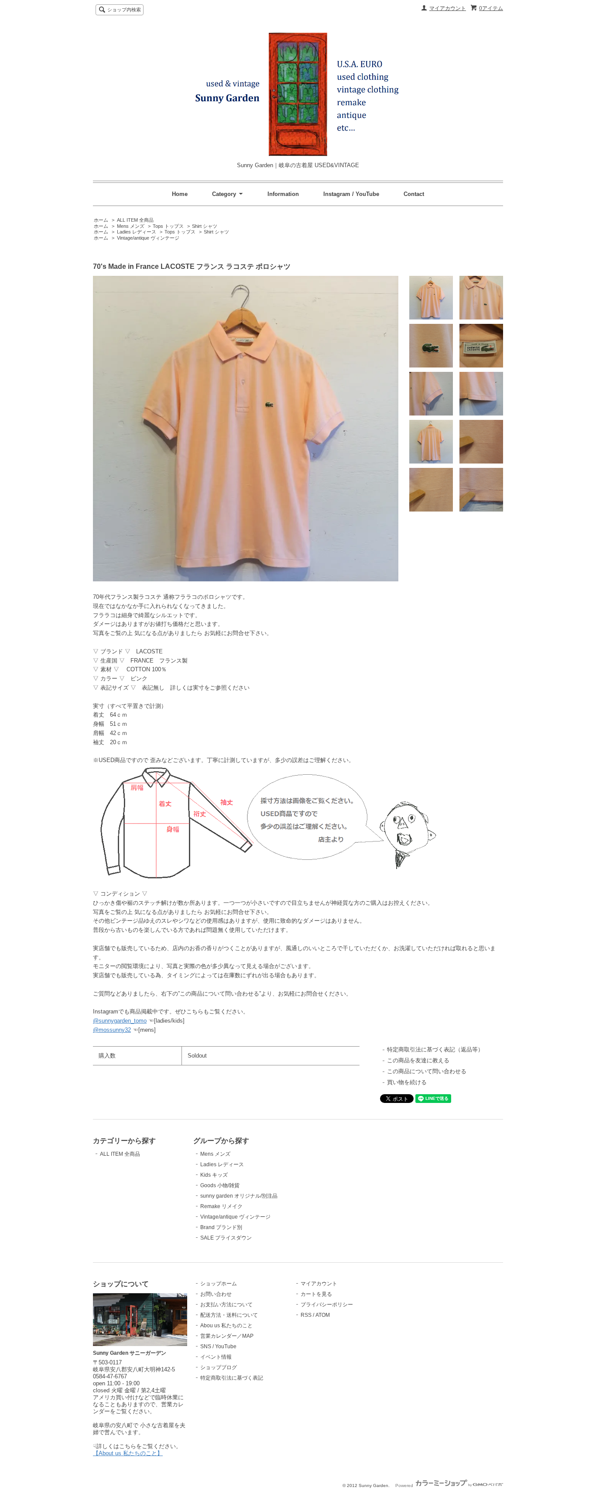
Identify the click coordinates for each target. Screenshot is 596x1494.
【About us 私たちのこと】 (128, 1453)
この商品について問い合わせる (426, 1071)
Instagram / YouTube (351, 194)
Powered (404, 1485)
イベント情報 (216, 1357)
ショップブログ (218, 1367)
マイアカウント (447, 8)
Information (283, 194)
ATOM (322, 1315)
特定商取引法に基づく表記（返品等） (435, 1049)
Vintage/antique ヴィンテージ (148, 237)
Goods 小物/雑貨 (220, 1185)
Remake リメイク (221, 1206)
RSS (306, 1315)
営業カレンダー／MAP (226, 1336)
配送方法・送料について (229, 1315)
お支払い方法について (226, 1305)
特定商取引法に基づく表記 (231, 1378)
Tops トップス (168, 226)
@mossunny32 (112, 1030)
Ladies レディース (136, 231)
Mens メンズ (130, 226)
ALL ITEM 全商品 (135, 220)
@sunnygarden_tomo (120, 1020)
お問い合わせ (216, 1294)
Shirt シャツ (204, 226)
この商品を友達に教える (418, 1060)
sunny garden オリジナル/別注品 (238, 1196)
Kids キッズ (214, 1175)
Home (180, 194)
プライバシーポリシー (327, 1305)
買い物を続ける (407, 1082)
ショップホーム (218, 1284)
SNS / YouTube (218, 1346)
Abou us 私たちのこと (226, 1325)
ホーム (101, 220)
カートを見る (316, 1294)
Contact (414, 194)
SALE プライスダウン (226, 1238)
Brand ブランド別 (221, 1227)
